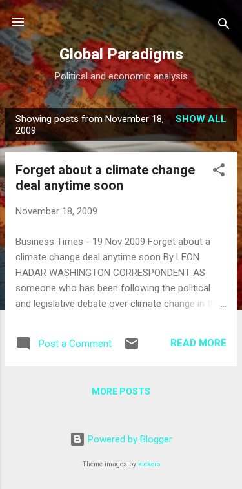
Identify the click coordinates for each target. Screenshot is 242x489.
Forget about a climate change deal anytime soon (105, 177)
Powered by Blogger (128, 439)
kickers (149, 464)
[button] (219, 172)
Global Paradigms (121, 54)
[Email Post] (131, 348)
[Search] (224, 26)
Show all (201, 119)
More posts (121, 391)
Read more (198, 343)
